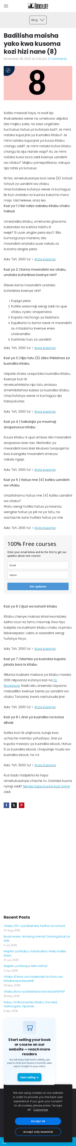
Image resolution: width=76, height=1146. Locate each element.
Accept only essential (38, 1132)
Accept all (38, 1121)
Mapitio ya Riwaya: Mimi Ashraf (25, 966)
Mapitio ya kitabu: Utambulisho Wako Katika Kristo (35, 953)
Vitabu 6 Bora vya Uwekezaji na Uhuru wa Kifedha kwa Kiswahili (33, 979)
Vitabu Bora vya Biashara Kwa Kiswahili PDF (34, 992)
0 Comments (57, 59)
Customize (40, 1110)
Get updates (38, 586)
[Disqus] (38, 864)
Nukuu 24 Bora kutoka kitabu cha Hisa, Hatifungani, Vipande (31, 1004)
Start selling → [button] (29, 1077)
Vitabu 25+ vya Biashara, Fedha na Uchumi (34, 926)
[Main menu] (6, 6)
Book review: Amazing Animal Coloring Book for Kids (37, 939)
